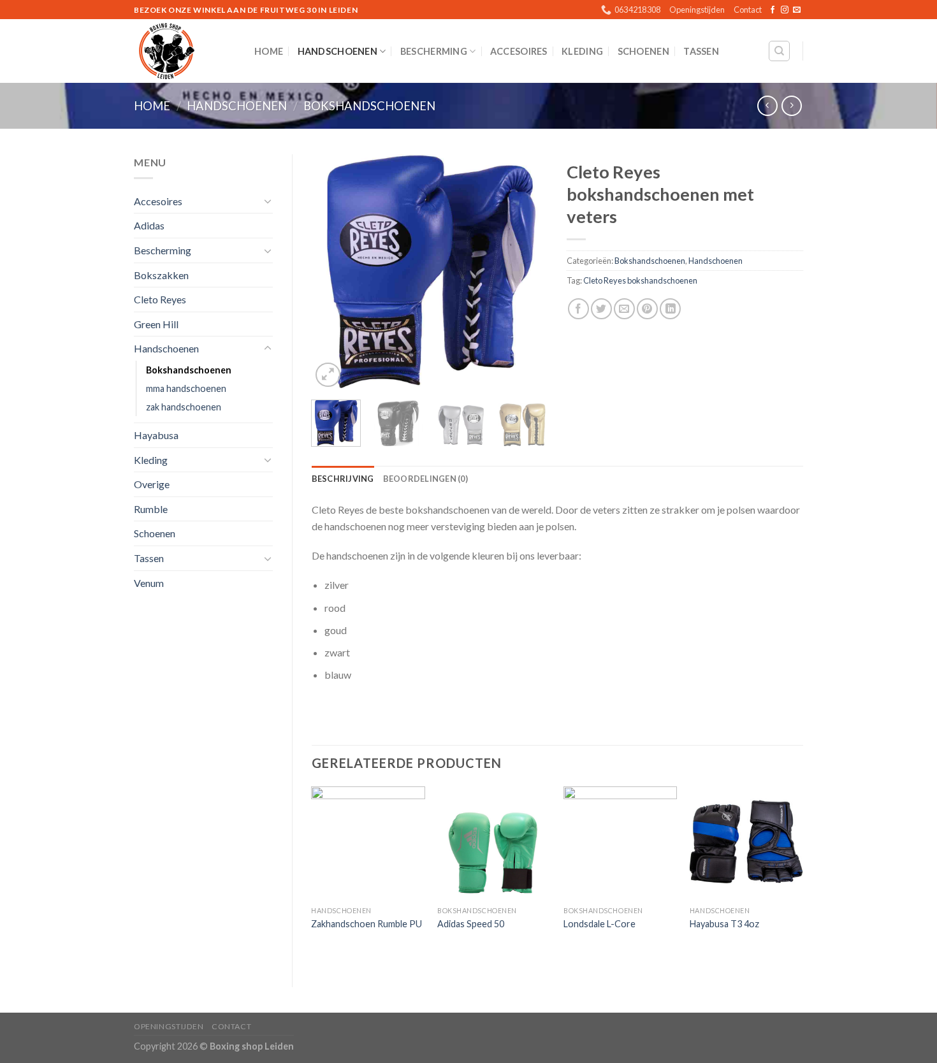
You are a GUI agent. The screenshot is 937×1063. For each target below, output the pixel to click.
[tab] (343, 478)
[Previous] (332, 272)
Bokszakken (161, 275)
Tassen (701, 51)
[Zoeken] (779, 51)
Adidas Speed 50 (470, 923)
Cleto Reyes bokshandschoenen (640, 280)
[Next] (527, 272)
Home (268, 51)
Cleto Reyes (160, 299)
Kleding (582, 51)
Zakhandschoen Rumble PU (366, 923)
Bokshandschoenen (369, 106)
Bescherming (433, 51)
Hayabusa (156, 435)
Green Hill (156, 324)
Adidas (149, 225)
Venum (149, 583)
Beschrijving (343, 479)
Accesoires (519, 51)
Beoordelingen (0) (425, 479)
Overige (152, 484)
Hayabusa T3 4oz (724, 923)
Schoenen (643, 51)
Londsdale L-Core (599, 923)
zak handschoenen (183, 406)
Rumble (151, 509)
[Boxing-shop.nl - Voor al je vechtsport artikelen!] (184, 51)
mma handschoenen (186, 388)
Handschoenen (337, 51)
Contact (748, 9)
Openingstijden (697, 9)
